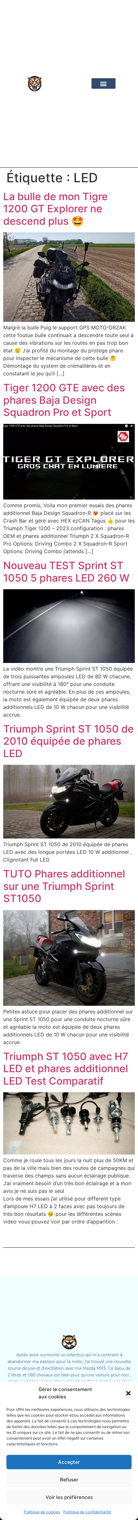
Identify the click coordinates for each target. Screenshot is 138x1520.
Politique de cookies (42, 1511)
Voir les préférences (69, 1497)
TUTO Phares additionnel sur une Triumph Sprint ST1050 (64, 886)
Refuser (69, 1480)
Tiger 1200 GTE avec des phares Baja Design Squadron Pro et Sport (64, 399)
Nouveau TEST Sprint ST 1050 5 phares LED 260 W (66, 571)
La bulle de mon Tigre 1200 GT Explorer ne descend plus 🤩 (55, 208)
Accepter (69, 1462)
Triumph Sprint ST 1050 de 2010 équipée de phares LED (68, 741)
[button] (128, 1393)
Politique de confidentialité (87, 1511)
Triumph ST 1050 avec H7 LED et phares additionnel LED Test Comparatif (65, 1068)
